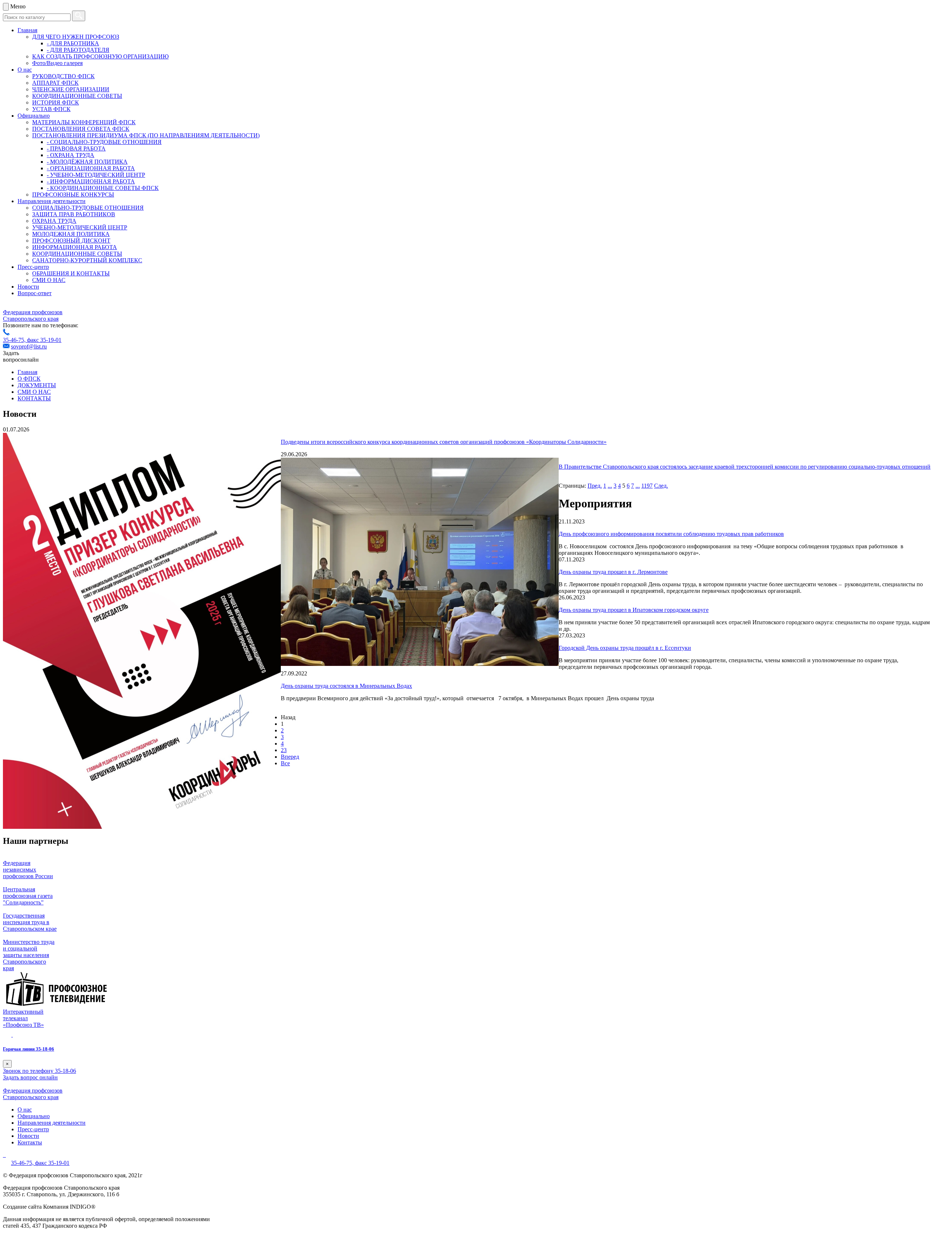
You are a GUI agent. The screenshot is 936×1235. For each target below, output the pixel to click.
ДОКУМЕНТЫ (37, 385)
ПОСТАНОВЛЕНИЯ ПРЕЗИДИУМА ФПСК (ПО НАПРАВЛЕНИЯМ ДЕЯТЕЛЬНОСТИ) (146, 135)
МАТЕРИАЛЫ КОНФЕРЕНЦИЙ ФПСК (84, 122)
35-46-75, (15, 340)
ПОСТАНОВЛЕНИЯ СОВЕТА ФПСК (80, 129)
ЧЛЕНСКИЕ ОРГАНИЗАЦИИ (70, 89)
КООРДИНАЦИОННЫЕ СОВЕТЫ (77, 96)
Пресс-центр (33, 267)
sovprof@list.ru (29, 346)
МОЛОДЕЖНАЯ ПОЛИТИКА (71, 234)
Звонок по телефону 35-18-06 (39, 1071)
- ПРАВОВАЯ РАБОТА (76, 148)
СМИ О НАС (48, 280)
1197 (647, 486)
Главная (27, 30)
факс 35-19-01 (44, 340)
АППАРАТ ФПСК (55, 83)
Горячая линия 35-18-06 (28, 1049)
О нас (25, 69)
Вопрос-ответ (35, 293)
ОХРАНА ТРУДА (54, 221)
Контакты (30, 1142)
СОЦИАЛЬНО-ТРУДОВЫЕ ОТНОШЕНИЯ (88, 208)
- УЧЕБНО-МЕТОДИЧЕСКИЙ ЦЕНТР (96, 175)
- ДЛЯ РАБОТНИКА (73, 43)
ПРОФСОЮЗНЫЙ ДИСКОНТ (71, 240)
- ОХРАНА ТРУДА (70, 155)
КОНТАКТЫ (34, 398)
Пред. (595, 486)
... (610, 486)
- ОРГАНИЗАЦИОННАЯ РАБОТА (91, 168)
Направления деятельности (52, 201)
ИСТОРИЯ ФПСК (55, 102)
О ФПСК (29, 379)
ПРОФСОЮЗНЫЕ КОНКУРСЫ (73, 194)
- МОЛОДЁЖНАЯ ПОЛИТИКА (87, 162)
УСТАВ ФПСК (51, 109)
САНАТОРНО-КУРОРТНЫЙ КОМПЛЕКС (87, 260)
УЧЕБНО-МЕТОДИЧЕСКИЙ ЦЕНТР (79, 227)
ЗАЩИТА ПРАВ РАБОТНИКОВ (73, 214)
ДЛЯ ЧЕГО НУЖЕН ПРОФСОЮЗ (75, 37)
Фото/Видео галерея (57, 63)
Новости (28, 286)
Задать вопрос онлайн (30, 1077)
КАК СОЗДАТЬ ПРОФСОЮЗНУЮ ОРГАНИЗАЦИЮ (100, 56)
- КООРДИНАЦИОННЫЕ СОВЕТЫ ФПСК (103, 188)
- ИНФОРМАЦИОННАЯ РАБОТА (91, 181)
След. (661, 486)
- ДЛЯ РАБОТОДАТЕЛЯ (78, 50)
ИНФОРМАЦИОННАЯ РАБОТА (74, 247)
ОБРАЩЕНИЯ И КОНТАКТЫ (71, 273)
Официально (34, 116)
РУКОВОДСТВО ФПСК (63, 76)
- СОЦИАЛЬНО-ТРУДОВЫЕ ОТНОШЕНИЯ (104, 142)
